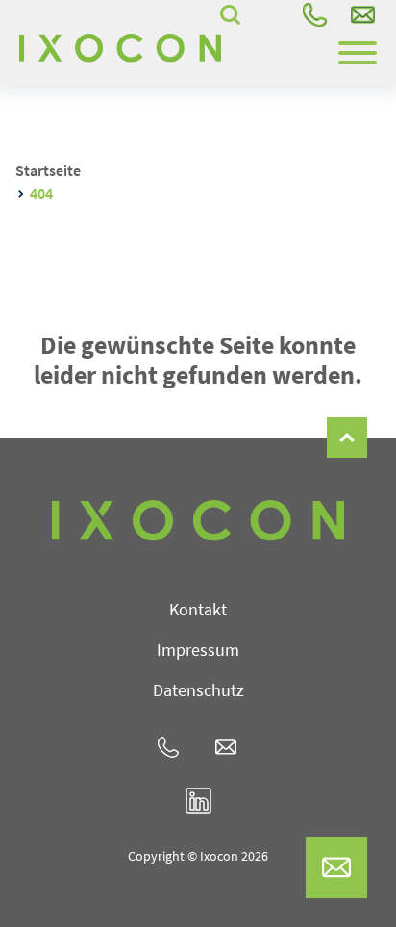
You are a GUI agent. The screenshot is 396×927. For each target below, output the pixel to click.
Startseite (48, 170)
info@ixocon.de (363, 14)
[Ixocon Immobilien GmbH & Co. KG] (120, 48)
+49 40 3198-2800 (315, 14)
